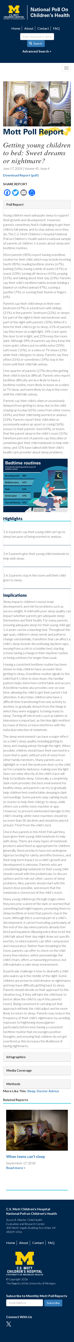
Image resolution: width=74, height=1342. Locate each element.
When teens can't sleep (25, 1156)
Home (15, 28)
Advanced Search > (37, 51)
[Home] (37, 12)
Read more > (15, 1168)
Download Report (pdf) (21, 175)
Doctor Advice (48, 1091)
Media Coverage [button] (19, 1070)
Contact (43, 28)
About (28, 28)
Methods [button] (13, 1084)
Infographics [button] (16, 1057)
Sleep (31, 1091)
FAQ (56, 28)
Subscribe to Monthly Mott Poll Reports (36, 1296)
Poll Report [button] (15, 204)
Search (37, 43)
